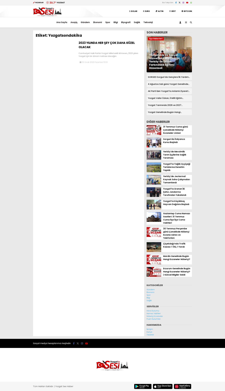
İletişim (150, 329)
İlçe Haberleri (155, 38)
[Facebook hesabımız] (176, 2)
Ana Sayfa (61, 22)
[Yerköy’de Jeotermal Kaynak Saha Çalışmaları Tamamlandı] (154, 184)
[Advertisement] (20, 69)
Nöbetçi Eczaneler (155, 316)
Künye (149, 332)
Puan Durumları (154, 319)
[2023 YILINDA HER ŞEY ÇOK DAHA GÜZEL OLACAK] (56, 61)
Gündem (85, 22)
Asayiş (74, 22)
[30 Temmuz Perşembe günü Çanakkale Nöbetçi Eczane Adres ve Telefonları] (154, 236)
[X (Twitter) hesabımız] (179, 2)
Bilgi (116, 22)
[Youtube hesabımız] (187, 2)
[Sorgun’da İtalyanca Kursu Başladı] (154, 146)
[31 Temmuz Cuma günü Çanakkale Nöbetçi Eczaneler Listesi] (154, 134)
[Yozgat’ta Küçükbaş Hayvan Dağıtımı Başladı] (154, 208)
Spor (107, 22)
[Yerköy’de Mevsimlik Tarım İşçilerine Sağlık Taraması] (154, 159)
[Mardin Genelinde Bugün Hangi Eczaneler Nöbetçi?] (154, 263)
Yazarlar (150, 334)
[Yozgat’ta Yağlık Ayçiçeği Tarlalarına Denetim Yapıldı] (154, 171)
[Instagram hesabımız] (183, 2)
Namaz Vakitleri (154, 313)
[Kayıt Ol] (180, 22)
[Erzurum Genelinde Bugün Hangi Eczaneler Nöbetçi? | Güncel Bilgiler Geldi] (154, 276)
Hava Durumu (153, 310)
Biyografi (125, 22)
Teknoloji (148, 22)
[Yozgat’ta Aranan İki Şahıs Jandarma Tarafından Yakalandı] (154, 196)
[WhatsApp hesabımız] (191, 2)
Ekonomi (97, 22)
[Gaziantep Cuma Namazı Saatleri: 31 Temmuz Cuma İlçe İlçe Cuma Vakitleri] (154, 221)
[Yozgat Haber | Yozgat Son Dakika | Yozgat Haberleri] (47, 15)
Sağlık (137, 22)
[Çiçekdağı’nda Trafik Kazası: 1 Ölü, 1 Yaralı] (154, 251)
